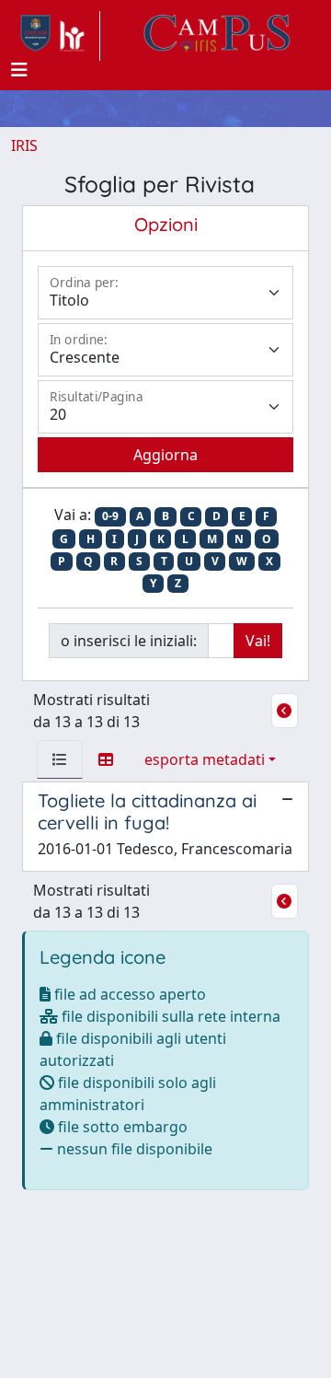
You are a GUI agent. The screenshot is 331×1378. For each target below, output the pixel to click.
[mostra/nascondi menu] (19, 70)
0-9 (110, 516)
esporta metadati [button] (204, 759)
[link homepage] (55, 36)
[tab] (60, 759)
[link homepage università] (217, 36)
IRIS (24, 145)
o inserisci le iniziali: (129, 641)
